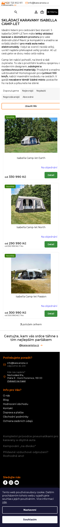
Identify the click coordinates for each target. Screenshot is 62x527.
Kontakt (8, 408)
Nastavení (29, 509)
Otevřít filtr (31, 106)
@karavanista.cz (29, 345)
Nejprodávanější (11, 97)
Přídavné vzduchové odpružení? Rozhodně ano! (25, 454)
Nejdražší (41, 90)
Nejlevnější (27, 90)
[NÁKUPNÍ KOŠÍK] (42, 12)
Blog (6, 399)
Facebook (5, 482)
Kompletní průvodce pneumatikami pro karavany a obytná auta (30, 438)
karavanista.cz (11, 482)
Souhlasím (30, 519)
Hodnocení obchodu (15, 404)
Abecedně (28, 97)
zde (4, 502)
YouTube (16, 482)
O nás (6, 395)
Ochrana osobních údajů (18, 421)
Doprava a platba (13, 412)
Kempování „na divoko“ (19, 446)
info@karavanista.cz (17, 363)
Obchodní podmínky (15, 416)
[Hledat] (16, 12)
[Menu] (52, 12)
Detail (51, 175)
